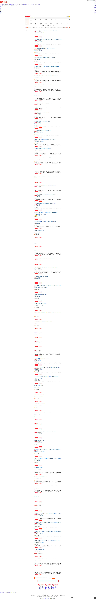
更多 (69, 19)
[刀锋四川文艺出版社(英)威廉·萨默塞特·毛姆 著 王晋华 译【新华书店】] (30, 343)
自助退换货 (95, 12)
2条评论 (38, 370)
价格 (35, 27)
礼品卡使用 (95, 9)
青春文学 (46, 19)
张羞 (34, 433)
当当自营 (49, 27)
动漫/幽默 (51, 19)
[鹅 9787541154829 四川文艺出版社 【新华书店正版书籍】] (30, 434)
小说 (30, 19)
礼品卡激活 (95, 8)
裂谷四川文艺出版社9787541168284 (38, 467)
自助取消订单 (46, 588)
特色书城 (1, 12)
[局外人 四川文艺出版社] (30, 33)
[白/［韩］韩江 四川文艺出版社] (30, 380)
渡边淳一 (36, 287)
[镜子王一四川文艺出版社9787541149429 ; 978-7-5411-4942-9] (30, 362)
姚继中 (38, 287)
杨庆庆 (40, 287)
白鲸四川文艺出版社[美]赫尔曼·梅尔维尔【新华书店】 (40, 294)
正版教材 (1, 11)
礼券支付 (43, 589)
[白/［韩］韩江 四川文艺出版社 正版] (30, 371)
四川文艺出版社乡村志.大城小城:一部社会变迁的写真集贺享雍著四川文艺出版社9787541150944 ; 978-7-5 (46, 66)
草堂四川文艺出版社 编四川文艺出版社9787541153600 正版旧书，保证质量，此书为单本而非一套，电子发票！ (47, 540)
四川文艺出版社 (31, 20)
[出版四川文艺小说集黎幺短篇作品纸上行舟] (30, 507)
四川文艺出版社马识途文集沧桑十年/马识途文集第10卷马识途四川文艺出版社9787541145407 (45, 203)
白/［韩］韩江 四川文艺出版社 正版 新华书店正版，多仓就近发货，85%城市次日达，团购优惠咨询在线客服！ (47, 367)
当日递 (49, 587)
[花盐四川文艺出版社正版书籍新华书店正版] (30, 553)
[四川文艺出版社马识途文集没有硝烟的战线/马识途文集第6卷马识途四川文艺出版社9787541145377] (30, 197)
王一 (34, 360)
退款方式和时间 (52, 589)
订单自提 (49, 588)
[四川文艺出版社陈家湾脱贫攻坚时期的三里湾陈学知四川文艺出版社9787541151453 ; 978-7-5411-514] (30, 79)
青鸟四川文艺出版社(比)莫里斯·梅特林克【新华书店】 (40, 303)
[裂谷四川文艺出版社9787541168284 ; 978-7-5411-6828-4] (30, 480)
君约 (34, 387)
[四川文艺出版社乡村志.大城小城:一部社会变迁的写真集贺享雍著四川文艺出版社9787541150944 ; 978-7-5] (30, 70)
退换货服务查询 (52, 587)
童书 (40, 19)
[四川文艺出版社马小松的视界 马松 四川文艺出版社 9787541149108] (30, 125)
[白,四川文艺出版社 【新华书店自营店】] (30, 526)
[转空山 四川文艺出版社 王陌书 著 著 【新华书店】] (30, 261)
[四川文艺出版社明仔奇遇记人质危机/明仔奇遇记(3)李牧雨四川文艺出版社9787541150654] (30, 52)
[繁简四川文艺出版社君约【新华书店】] (30, 389)
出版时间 (33, 27)
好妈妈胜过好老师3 (13, 5)
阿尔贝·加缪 (36, 32)
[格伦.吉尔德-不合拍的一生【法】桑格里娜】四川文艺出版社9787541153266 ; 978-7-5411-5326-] (30, 143)
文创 (0, 13)
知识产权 (13, 592)
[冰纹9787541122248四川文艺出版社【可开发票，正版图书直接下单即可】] (30, 289)
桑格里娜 (37, 141)
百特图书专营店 (36, 52)
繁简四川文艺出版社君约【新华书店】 (38, 385)
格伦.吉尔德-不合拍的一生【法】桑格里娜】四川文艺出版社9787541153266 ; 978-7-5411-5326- (45, 139)
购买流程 (40, 587)
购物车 (0, 6)
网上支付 (43, 587)
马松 (34, 114)
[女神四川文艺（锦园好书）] (30, 498)
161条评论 (39, 215)
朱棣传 (10, 5)
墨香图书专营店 (36, 544)
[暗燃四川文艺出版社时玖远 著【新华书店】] (30, 398)
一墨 (34, 515)
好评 (30, 27)
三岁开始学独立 (2, 5)
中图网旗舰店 (36, 61)
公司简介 (1, 592)
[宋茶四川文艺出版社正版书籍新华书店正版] (30, 334)
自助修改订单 (46, 589)
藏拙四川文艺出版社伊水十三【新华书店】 (39, 440)
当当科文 (41, 23)
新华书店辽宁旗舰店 (37, 234)
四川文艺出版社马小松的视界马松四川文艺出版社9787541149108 (41, 112)
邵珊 (34, 132)
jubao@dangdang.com (57, 596)
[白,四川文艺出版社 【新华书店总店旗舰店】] (30, 562)
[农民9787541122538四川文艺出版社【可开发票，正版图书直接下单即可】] (30, 316)
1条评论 (38, 233)
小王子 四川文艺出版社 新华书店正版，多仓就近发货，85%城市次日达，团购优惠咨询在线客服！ (45, 212)
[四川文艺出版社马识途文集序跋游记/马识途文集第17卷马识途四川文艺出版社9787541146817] (30, 225)
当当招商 (5, 592)
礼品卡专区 (95, 10)
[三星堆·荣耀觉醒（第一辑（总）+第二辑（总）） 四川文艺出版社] (30, 489)
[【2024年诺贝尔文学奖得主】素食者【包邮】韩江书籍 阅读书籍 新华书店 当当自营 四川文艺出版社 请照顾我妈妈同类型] (30, 43)
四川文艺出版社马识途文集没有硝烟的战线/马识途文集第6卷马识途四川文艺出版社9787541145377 (45, 194)
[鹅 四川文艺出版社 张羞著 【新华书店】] (30, 425)
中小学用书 (56, 19)
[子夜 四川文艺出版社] (30, 352)
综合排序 (27, 27)
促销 (54, 27)
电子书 (0, 10)
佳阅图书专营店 (36, 462)
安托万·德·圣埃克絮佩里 (37, 214)
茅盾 (34, 351)
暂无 (34, 469)
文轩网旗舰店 (36, 216)
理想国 (46, 23)
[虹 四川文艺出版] (30, 416)
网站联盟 (3, 592)
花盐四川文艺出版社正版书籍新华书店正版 (39, 549)
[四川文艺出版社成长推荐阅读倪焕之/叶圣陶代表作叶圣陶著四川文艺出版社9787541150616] (30, 106)
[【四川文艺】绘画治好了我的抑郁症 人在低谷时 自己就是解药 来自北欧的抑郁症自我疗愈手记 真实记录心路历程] (30, 462)
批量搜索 (68, 16)
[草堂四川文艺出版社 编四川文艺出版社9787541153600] (30, 544)
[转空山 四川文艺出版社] (30, 252)
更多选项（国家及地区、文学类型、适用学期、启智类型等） (48, 25)
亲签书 (0, 9)
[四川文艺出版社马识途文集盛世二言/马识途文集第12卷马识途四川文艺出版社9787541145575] (30, 188)
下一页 (46, 578)
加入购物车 (36, 64)
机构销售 (7, 592)
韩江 (35, 41)
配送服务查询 (46, 587)
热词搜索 (15, 592)
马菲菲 (36, 132)
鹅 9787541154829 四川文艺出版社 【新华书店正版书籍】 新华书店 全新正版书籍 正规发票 (45, 431)
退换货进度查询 (52, 588)
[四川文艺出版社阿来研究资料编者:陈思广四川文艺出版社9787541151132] (30, 152)
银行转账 (43, 588)
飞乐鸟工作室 (56, 23)
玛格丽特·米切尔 (37, 451)
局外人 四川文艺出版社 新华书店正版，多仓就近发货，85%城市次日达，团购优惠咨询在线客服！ (45, 30)
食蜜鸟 (36, 515)
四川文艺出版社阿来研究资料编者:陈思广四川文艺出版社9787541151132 (42, 148)
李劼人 (35, 269)
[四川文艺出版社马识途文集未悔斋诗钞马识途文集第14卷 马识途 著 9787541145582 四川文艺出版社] (30, 179)
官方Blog (11, 592)
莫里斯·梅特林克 (37, 305)
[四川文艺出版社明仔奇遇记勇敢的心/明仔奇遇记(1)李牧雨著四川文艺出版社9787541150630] (30, 61)
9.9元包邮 (16, 5)
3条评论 (38, 379)
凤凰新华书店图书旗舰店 (40, 553)
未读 (35, 23)
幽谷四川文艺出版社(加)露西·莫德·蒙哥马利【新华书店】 (41, 276)
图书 (0, 8)
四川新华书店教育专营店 (37, 43)
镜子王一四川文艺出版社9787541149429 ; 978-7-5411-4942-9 (41, 358)
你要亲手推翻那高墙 (6, 5)
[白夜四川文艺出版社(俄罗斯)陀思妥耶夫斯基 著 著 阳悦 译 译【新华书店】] (30, 325)
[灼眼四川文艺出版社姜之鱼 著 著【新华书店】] (30, 407)
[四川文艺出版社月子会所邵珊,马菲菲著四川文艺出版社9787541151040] (30, 134)
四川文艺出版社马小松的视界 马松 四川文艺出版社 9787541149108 (42, 121)
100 (44, 578)
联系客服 (94, 13)
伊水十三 (35, 442)
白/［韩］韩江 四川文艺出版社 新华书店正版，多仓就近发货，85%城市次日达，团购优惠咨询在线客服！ (46, 376)
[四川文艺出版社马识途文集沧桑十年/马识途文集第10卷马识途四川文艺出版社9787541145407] (30, 207)
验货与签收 (49, 589)
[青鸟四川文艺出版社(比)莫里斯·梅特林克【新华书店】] (30, 307)
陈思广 (36, 150)
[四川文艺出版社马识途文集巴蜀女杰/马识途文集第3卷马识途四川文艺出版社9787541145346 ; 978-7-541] (30, 161)
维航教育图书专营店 (37, 289)
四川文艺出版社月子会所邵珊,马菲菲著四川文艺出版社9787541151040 (42, 130)
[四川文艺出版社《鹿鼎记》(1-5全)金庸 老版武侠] (30, 243)
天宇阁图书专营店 (37, 371)
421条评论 (39, 42)
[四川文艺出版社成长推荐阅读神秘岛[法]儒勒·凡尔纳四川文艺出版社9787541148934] (30, 97)
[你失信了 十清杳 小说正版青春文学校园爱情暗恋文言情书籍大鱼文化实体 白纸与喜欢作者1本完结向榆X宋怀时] (30, 571)
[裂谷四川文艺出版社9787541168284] (30, 471)
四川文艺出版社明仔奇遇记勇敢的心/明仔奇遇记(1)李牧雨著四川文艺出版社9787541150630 (45, 57)
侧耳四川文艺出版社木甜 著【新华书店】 (39, 230)
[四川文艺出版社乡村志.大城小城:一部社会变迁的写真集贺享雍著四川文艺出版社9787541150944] (30, 88)
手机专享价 (58, 27)
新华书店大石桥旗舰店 (37, 526)
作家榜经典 (31, 23)
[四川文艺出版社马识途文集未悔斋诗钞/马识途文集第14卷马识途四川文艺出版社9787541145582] (30, 170)
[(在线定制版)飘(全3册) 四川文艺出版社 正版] (30, 453)
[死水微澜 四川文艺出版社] (30, 270)
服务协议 (40, 588)
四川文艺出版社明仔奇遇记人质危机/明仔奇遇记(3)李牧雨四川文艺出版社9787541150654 (44, 48)
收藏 (40, 64)
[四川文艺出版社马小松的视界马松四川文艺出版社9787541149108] (30, 115)
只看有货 (52, 27)
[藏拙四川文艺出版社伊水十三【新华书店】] (30, 444)
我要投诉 (94, 14)
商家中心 (56, 587)
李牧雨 (35, 50)
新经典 (51, 23)
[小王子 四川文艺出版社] (30, 216)
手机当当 (9, 592)
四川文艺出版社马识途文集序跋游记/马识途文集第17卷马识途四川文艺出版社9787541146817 (45, 221)
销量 (28, 27)
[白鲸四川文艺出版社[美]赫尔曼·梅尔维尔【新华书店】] (30, 298)
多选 (67, 23)
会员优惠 (40, 589)
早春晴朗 (9, 5)
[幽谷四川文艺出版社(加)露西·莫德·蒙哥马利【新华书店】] (30, 279)
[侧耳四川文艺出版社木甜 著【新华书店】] (30, 234)
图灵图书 (61, 23)
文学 (35, 19)
